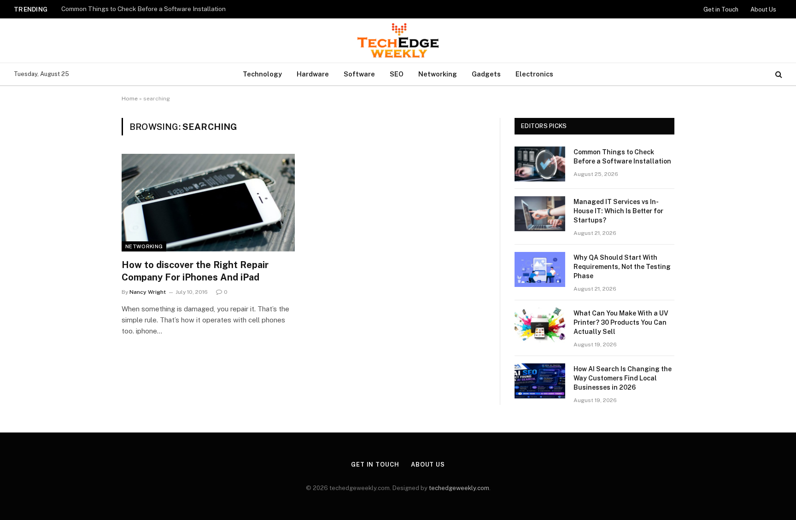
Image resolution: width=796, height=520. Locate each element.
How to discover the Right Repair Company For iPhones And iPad (195, 271)
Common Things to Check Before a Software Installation (143, 8)
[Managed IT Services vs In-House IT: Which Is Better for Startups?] (540, 213)
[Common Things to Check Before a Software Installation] (540, 163)
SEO (397, 74)
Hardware (313, 74)
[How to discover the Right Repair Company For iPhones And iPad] (208, 202)
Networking (437, 74)
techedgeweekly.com (459, 488)
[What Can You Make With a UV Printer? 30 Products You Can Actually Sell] (540, 325)
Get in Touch (720, 9)
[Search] (777, 74)
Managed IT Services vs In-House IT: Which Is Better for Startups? (618, 211)
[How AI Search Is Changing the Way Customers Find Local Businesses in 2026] (540, 380)
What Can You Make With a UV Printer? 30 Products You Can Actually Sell (621, 322)
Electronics (534, 74)
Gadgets (486, 74)
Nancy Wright (147, 292)
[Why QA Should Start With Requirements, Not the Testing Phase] (540, 269)
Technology (262, 74)
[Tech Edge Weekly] (398, 40)
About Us (763, 9)
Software (359, 74)
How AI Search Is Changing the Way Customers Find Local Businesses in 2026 (623, 378)
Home (130, 98)
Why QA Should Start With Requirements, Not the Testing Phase (622, 267)
